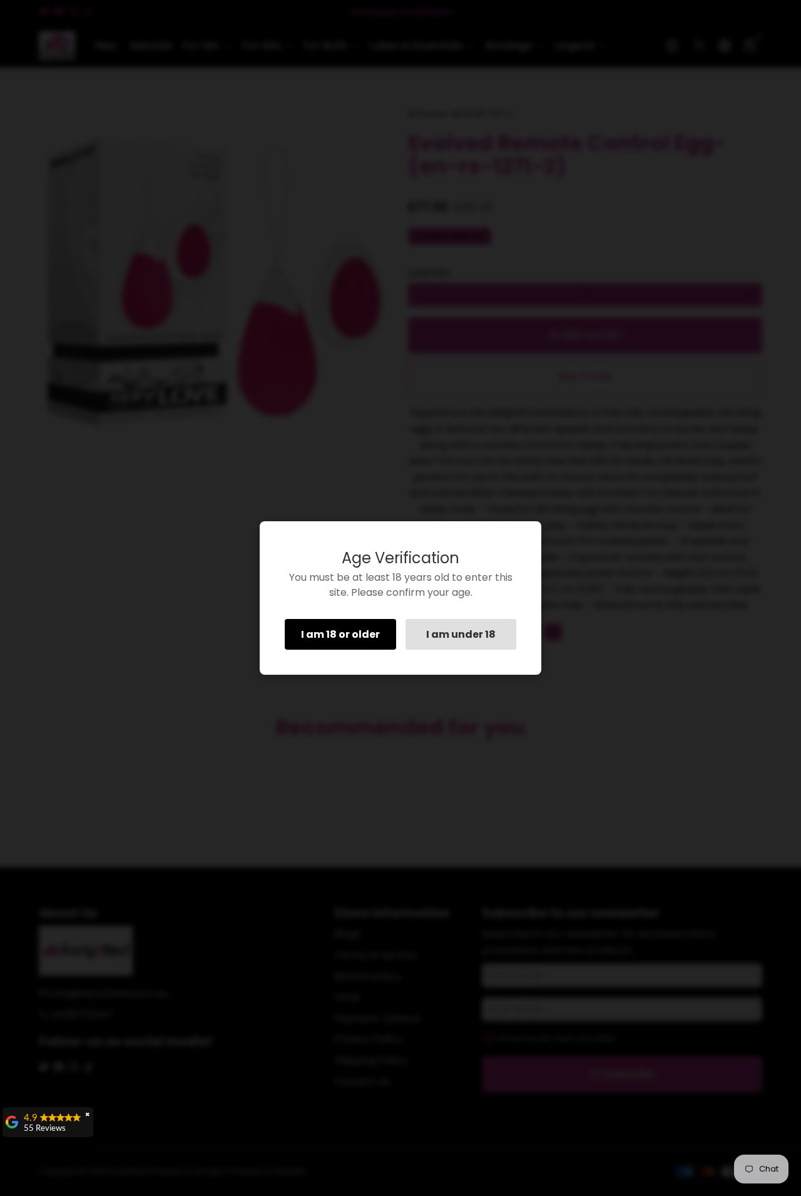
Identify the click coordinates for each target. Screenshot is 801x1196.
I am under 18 (461, 634)
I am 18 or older (340, 634)
